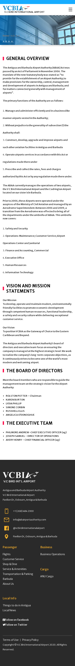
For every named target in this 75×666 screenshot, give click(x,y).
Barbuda (8, 579)
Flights (7, 554)
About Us (8, 583)
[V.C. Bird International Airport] (16, 8)
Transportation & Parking (18, 574)
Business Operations (52, 554)
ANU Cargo (47, 576)
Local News (9, 610)
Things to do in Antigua (17, 605)
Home (6, 35)
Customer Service (13, 559)
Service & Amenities (15, 569)
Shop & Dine (10, 564)
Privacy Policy (30, 640)
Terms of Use (11, 640)
